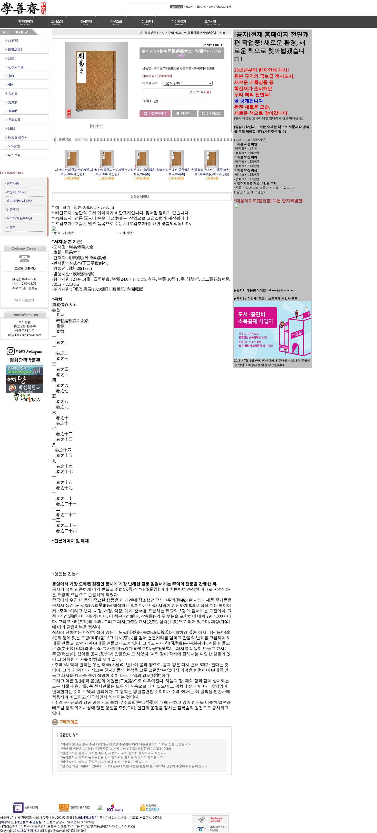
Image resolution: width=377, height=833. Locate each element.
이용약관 (7, 822)
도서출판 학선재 (28, 830)
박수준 (71, 822)
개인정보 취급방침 (29, 822)
